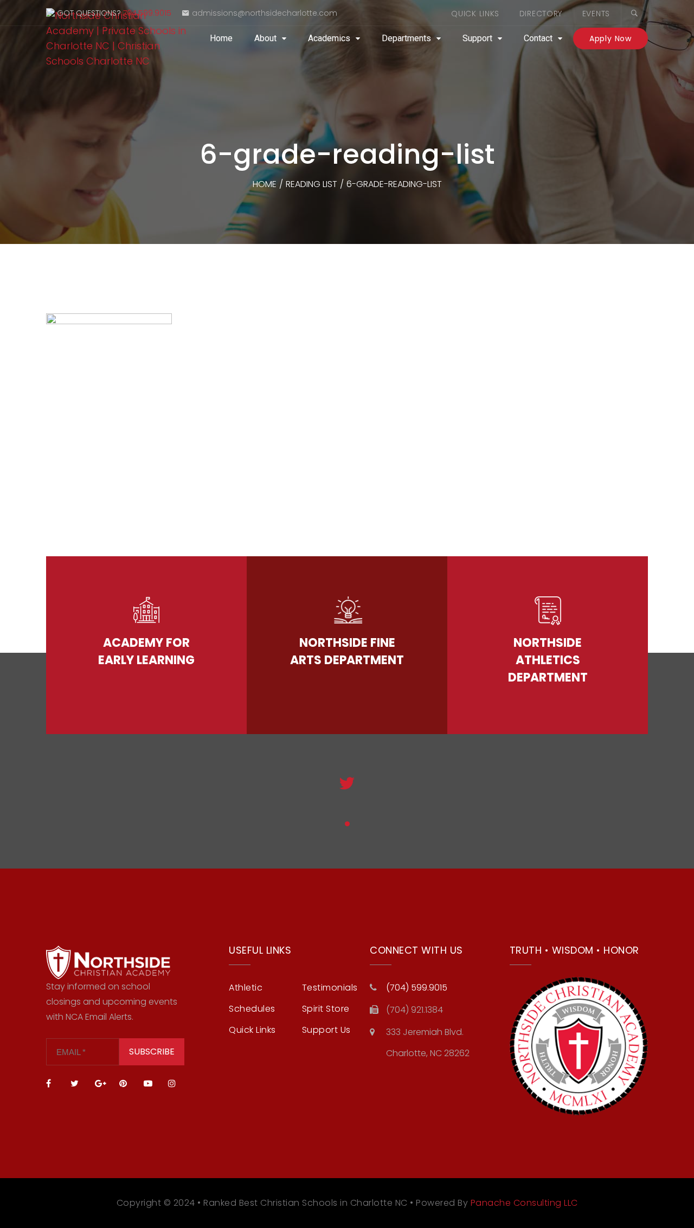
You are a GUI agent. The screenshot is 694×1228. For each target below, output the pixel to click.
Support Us (326, 1030)
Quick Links (475, 13)
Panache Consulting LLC (524, 1203)
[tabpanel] (347, 792)
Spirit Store (326, 1008)
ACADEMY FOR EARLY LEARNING (146, 651)
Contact (538, 38)
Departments (406, 38)
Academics (329, 38)
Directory (540, 13)
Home (221, 38)
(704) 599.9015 (416, 987)
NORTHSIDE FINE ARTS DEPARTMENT (347, 651)
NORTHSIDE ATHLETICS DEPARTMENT (548, 660)
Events (596, 13)
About (265, 38)
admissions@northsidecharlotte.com (264, 13)
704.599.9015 (147, 13)
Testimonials (330, 987)
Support (477, 38)
